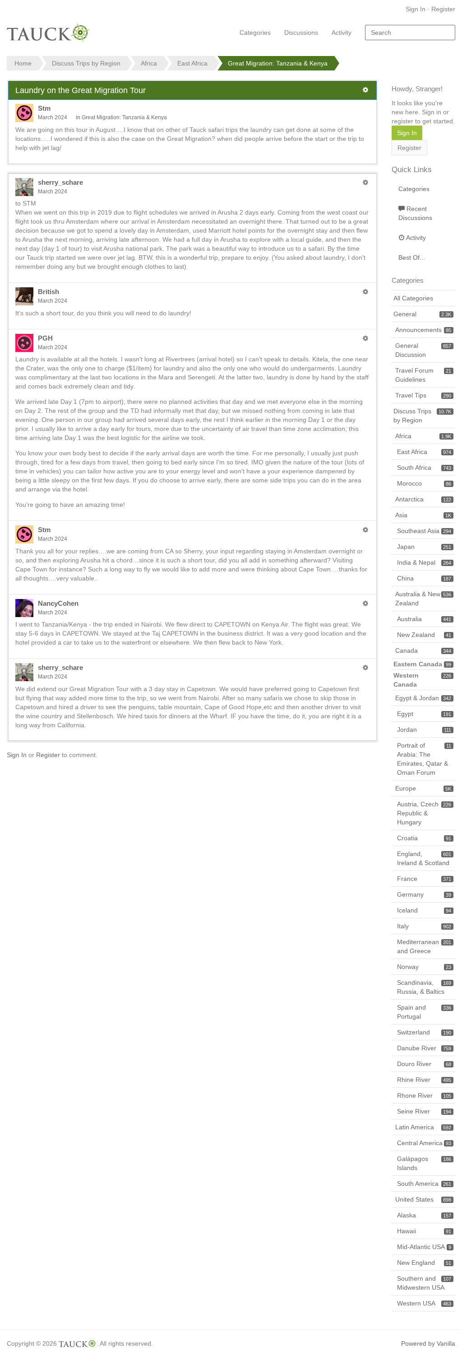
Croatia (424, 838)
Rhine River (424, 1079)
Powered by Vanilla (428, 1343)
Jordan (424, 729)
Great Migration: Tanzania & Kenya (124, 117)
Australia (424, 618)
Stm (44, 108)
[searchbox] (410, 32)
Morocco (424, 483)
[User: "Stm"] (24, 113)
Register (443, 9)
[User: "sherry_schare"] (24, 187)
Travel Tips (423, 395)
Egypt (424, 713)
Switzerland (424, 1032)
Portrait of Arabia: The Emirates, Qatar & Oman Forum (424, 759)
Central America (424, 1142)
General (422, 314)
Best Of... (411, 257)
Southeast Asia (424, 530)
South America (424, 1183)
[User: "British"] (24, 296)
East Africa (424, 451)
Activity (341, 32)
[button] (365, 90)
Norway (424, 966)
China (424, 578)
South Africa (424, 467)
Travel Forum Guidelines (423, 375)
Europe (423, 788)
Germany (424, 894)
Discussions (301, 32)
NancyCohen (58, 603)
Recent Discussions (415, 213)
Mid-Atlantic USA (424, 1246)
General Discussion (423, 350)
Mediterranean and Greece (424, 946)
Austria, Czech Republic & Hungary (424, 813)
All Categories (413, 298)
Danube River (424, 1048)
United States (423, 1199)
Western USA (424, 1303)
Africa (423, 436)
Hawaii (424, 1231)
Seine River (424, 1111)
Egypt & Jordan (423, 698)
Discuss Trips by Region (422, 415)
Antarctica (423, 499)
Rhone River (424, 1095)
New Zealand (424, 634)
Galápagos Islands (424, 1163)
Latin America (423, 1127)
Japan (424, 546)
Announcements (423, 329)
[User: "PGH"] (24, 343)
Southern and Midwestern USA (424, 1283)
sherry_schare (60, 182)
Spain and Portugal (424, 1012)
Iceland (424, 910)
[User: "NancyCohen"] (24, 608)
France (424, 878)
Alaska (424, 1215)
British (48, 291)
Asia (423, 515)
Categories (255, 32)
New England (424, 1262)
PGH (45, 338)
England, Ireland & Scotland (424, 858)
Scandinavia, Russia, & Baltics (424, 987)
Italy (424, 926)
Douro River (424, 1063)
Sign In (415, 9)
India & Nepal (424, 562)
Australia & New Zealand (423, 598)
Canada (423, 650)
